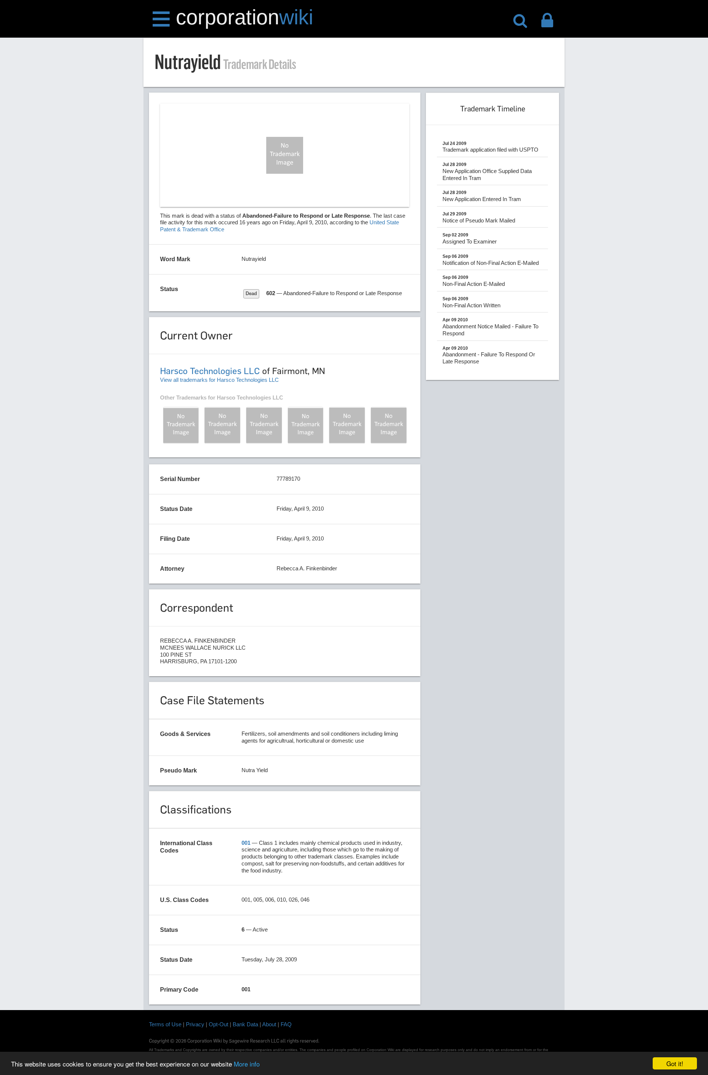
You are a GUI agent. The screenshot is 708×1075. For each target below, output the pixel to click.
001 (246, 843)
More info (247, 1063)
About (269, 1024)
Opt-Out (218, 1024)
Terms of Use (165, 1024)
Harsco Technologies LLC (210, 371)
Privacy (195, 1024)
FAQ (286, 1024)
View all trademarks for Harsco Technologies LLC (219, 380)
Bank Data (245, 1024)
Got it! (674, 1063)
